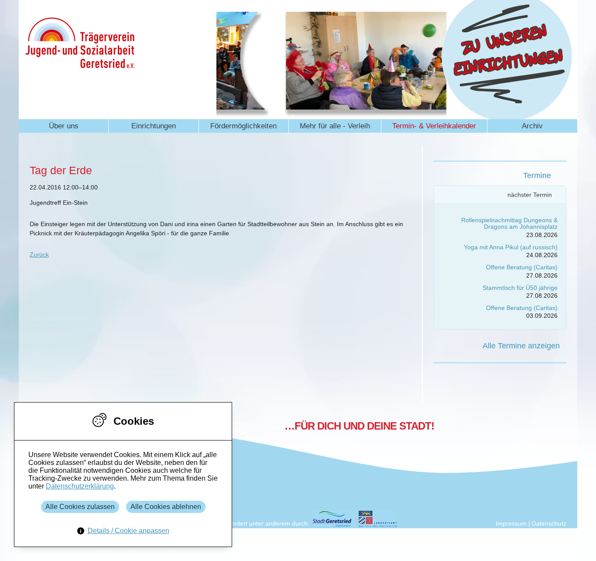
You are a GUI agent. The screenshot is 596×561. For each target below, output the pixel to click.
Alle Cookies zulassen (80, 506)
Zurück (39, 254)
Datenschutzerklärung (80, 486)
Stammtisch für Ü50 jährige (520, 287)
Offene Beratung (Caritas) (522, 267)
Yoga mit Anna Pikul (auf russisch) (511, 247)
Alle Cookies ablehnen (165, 506)
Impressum (511, 523)
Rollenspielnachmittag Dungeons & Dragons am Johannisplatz (509, 223)
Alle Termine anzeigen (521, 345)
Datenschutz (549, 523)
